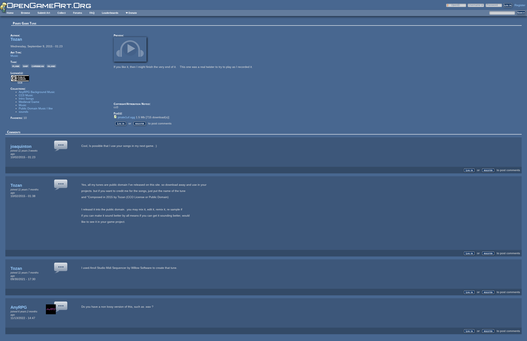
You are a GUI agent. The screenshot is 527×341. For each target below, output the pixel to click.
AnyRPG (18, 307)
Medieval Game (29, 101)
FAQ (92, 13)
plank (15, 66)
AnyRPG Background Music (37, 92)
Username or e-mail (476, 5)
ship (25, 66)
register (139, 123)
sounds (23, 111)
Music (14, 55)
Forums (77, 13)
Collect (61, 13)
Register (519, 5)
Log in (120, 123)
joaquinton (20, 146)
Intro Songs (26, 98)
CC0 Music (26, 95)
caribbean (38, 66)
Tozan (16, 39)
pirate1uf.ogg (126, 117)
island (51, 66)
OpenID (455, 5)
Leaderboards (110, 13)
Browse (25, 13)
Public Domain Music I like (36, 108)
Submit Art (43, 13)
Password (492, 5)
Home (10, 13)
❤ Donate (131, 13)
